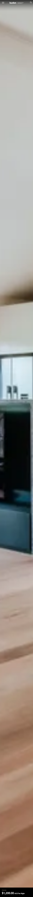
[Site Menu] (3, 3)
